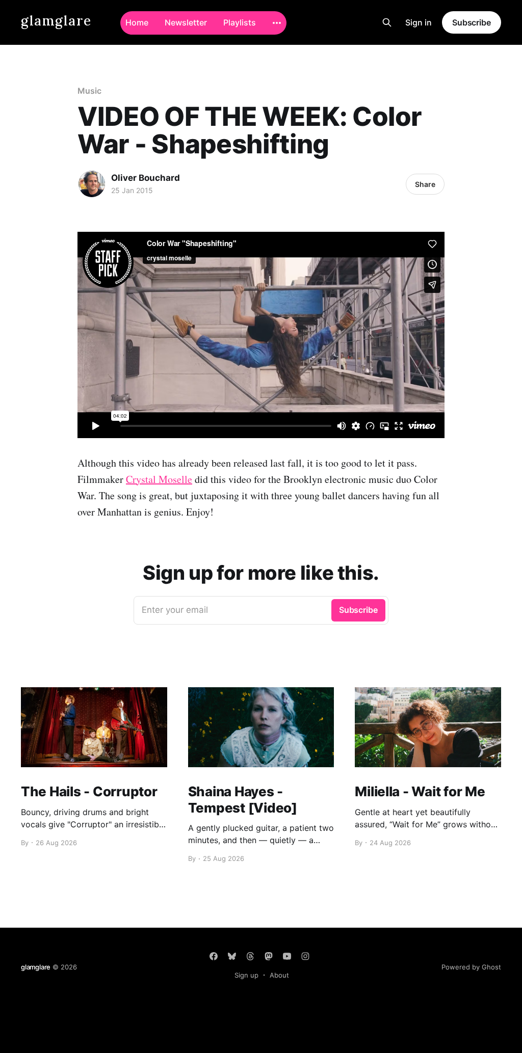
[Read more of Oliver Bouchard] (91, 184)
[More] (276, 23)
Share (425, 184)
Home (136, 22)
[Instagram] (305, 956)
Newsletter (186, 22)
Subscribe (471, 22)
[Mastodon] (269, 956)
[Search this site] (387, 22)
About (279, 975)
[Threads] (250, 956)
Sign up (246, 975)
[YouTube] (287, 956)
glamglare (56, 21)
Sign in (418, 22)
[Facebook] (214, 956)
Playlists (239, 22)
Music (89, 91)
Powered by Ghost (471, 967)
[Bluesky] (232, 956)
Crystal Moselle (159, 479)
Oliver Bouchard (145, 178)
